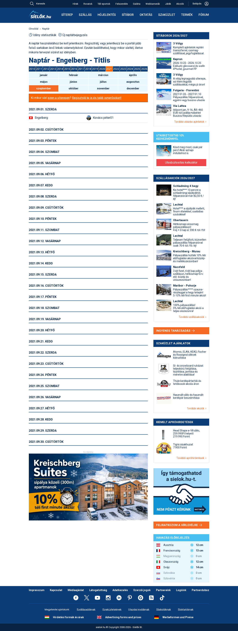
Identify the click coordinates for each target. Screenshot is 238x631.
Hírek (75, 3)
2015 (67, 68)
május (44, 81)
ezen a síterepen (59, 98)
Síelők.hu (40, 14)
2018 (88, 68)
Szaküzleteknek (111, 609)
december (133, 88)
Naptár (45, 28)
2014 (60, 68)
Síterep (67, 15)
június (73, 81)
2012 (46, 68)
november (103, 88)
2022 (116, 68)
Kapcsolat (56, 590)
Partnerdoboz (200, 590)
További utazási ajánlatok (189, 121)
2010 (32, 68)
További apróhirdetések (190, 458)
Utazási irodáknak (138, 609)
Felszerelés (121, 3)
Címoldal (33, 28)
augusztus (132, 81)
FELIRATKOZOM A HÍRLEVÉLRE (177, 525)
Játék (168, 3)
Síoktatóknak (185, 609)
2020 (102, 68)
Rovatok (87, 3)
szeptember (43, 88)
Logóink (181, 590)
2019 (95, 68)
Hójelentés (107, 15)
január (44, 75)
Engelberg (41, 117)
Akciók (180, 3)
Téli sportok (104, 3)
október (73, 88)
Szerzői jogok (142, 590)
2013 (53, 68)
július (103, 81)
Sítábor (128, 15)
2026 (144, 68)
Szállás (85, 15)
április (133, 75)
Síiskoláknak (163, 609)
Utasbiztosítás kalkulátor (181, 162)
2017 (81, 68)
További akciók (196, 408)
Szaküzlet (166, 15)
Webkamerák (153, 3)
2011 (39, 68)
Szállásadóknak (86, 609)
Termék (187, 15)
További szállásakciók (192, 317)
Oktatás (146, 15)
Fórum (204, 15)
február (73, 75)
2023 (123, 68)
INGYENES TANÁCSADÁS (173, 330)
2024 (130, 68)
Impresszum (36, 590)
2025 (137, 68)
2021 (109, 68)
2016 (74, 68)
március (103, 75)
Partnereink (163, 590)
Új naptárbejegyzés (74, 35)
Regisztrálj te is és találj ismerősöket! (96, 98)
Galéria (136, 3)
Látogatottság (98, 590)
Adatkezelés (120, 590)
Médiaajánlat (76, 590)
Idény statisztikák (44, 35)
